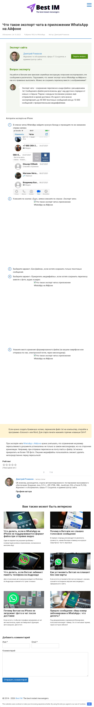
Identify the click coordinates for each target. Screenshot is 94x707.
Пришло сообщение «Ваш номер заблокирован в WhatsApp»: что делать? (68, 613)
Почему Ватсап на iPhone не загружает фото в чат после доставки (20, 613)
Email (35, 642)
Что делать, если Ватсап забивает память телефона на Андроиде (23, 573)
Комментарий (8, 651)
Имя (5, 642)
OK (89, 704)
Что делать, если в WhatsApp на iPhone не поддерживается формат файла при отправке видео (24, 534)
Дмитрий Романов (32, 53)
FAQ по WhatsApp (38, 34)
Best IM (19, 698)
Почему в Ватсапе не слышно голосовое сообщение (67, 532)
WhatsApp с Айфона (32, 443)
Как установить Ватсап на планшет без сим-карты (70, 573)
